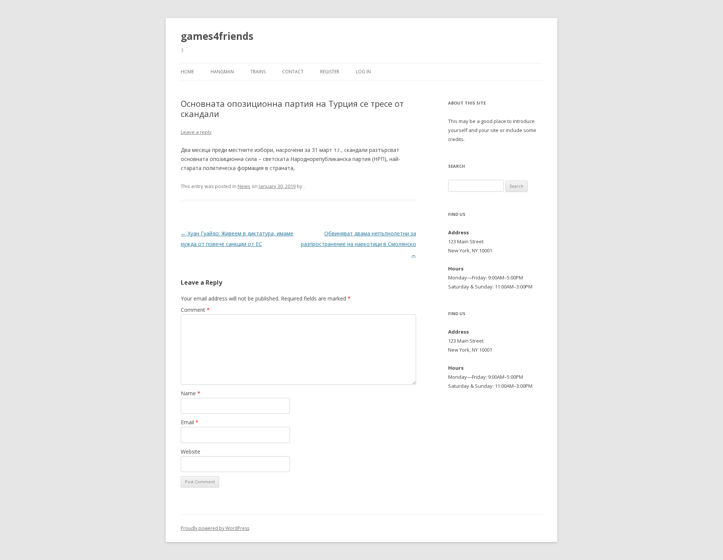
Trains (257, 71)
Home (187, 71)
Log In (363, 71)
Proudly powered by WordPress (215, 528)
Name (190, 393)
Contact (293, 71)
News (244, 186)
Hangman (222, 71)
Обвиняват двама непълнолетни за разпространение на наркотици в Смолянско (358, 244)
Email (189, 422)
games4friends (217, 36)
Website (190, 451)
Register (329, 71)
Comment (195, 309)
